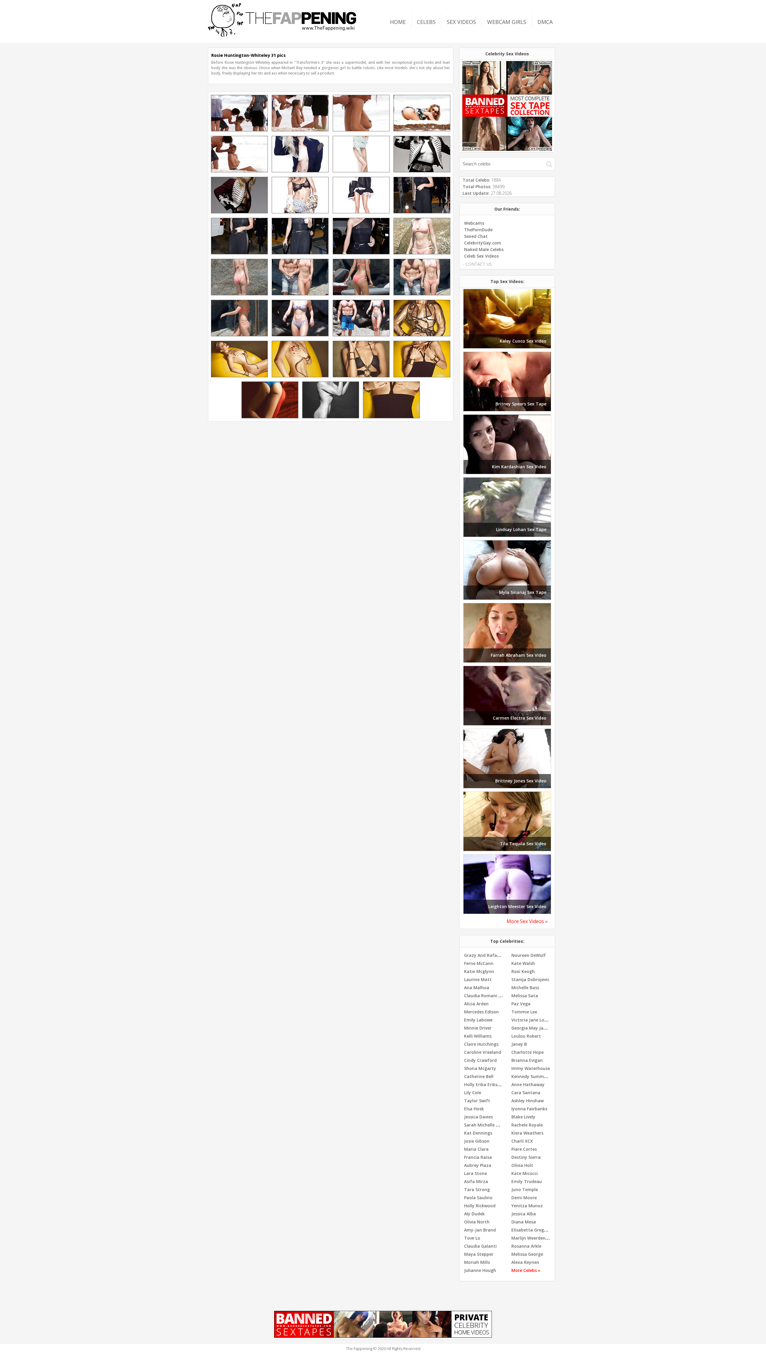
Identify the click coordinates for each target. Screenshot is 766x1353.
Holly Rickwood (480, 1205)
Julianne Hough (480, 1270)
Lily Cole (472, 1092)
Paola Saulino (478, 1197)
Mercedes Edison (481, 1012)
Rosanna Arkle (526, 1246)
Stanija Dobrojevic (530, 979)
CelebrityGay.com (482, 243)
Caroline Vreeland (482, 1052)
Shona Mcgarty (480, 1068)
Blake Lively (523, 1117)
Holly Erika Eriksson (484, 1084)
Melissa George (527, 1254)
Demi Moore (524, 1197)
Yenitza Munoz (527, 1205)
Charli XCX (522, 1141)
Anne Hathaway (528, 1084)
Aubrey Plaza (477, 1165)
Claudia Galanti (480, 1246)
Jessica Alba (523, 1214)
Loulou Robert (526, 1036)
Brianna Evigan (527, 1060)
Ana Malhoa (476, 987)
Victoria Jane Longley (533, 1020)
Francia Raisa (478, 1157)
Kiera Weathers (527, 1133)
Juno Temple (524, 1189)
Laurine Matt (478, 979)
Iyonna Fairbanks (529, 1109)
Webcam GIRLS (506, 21)
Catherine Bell (478, 1076)
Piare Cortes (524, 1149)
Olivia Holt (522, 1165)
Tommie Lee (524, 1012)
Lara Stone (475, 1173)
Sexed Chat (476, 236)
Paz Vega (521, 1004)
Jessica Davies (478, 1117)
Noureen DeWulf (528, 955)
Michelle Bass (525, 987)
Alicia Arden (476, 1004)
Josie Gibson (477, 1141)
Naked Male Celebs (484, 249)
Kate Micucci (524, 1173)
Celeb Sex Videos (481, 256)
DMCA (545, 21)
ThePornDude (478, 229)
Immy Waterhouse (530, 1068)
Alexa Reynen (525, 1262)
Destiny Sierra (526, 1157)
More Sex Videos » (527, 921)
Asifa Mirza (476, 1181)
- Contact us (477, 264)
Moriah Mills (477, 1262)
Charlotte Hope (527, 1052)
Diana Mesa (523, 1222)
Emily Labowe (478, 1020)
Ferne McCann (478, 963)
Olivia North (477, 1222)
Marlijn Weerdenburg (533, 1238)
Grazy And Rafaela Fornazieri (494, 955)
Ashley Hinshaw (527, 1100)
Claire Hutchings (481, 1044)
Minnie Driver (478, 1028)
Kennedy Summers (530, 1076)
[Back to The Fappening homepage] (282, 34)
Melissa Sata (524, 995)
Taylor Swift (477, 1100)
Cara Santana (525, 1092)
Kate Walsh (523, 963)
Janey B (519, 1044)
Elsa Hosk (474, 1109)
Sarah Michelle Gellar (486, 1125)
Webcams (474, 223)
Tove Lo (472, 1238)
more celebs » (525, 1270)
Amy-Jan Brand (480, 1230)
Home (398, 21)
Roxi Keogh (523, 971)
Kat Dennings (478, 1133)
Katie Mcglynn (479, 971)
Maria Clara (476, 1149)
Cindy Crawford (480, 1060)
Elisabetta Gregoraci (532, 1230)
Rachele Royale (527, 1125)
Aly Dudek (474, 1214)
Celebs (426, 21)
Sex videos (461, 21)
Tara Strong (477, 1189)
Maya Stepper (478, 1254)
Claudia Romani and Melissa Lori (498, 995)
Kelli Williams (478, 1036)
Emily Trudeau (526, 1181)
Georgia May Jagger (532, 1028)
